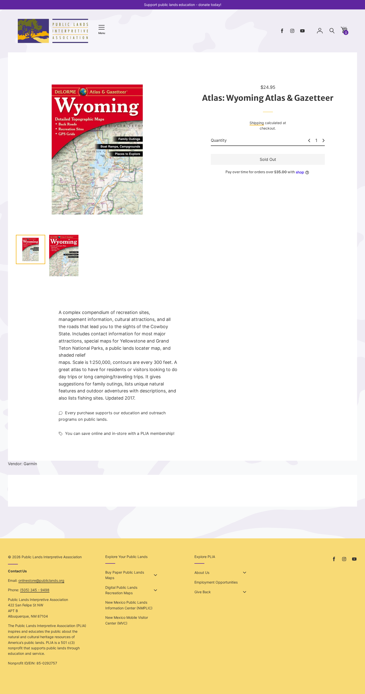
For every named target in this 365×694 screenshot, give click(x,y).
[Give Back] (245, 592)
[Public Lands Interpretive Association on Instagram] (292, 31)
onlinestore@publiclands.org (41, 580)
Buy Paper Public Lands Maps (124, 575)
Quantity (219, 140)
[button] (344, 32)
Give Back (202, 592)
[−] (309, 140)
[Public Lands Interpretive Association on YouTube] (302, 31)
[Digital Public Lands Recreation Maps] (155, 590)
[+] (323, 140)
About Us (201, 572)
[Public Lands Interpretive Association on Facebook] (282, 31)
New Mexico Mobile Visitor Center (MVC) (126, 620)
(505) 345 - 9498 (34, 590)
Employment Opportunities (216, 582)
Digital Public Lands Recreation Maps (121, 590)
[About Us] (245, 573)
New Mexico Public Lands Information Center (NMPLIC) (128, 605)
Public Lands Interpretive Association (52, 557)
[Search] (332, 30)
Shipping (257, 123)
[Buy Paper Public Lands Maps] (155, 575)
